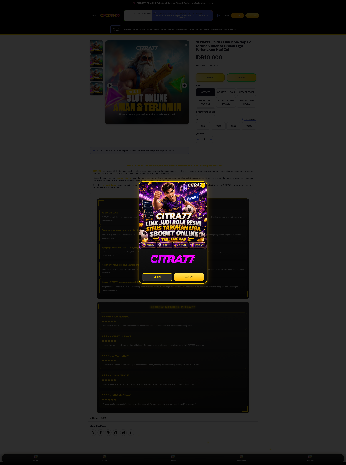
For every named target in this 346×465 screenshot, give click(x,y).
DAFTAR (189, 277)
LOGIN (157, 277)
